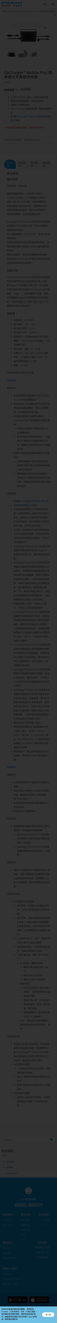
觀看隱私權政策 (11, 1319)
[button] (48, 1314)
